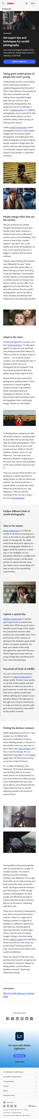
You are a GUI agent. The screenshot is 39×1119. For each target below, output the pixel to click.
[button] (26, 3)
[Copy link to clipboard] (31, 1018)
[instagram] (8, 1106)
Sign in (33, 3)
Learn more (19, 1061)
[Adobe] (10, 3)
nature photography (21, 677)
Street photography (11, 530)
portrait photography (18, 127)
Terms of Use (6, 1112)
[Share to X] (12, 1018)
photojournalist (17, 110)
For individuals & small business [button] (13, 1072)
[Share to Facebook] (7, 1018)
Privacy (25, 1110)
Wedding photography (12, 619)
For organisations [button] (8, 1081)
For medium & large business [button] (12, 1077)
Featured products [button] (9, 1095)
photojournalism (15, 345)
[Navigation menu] (3, 3)
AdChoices (27, 1115)
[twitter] (12, 1106)
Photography (6, 9)
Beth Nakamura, (19, 993)
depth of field (24, 748)
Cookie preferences (16, 1112)
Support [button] (5, 1086)
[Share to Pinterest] (22, 1018)
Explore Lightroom (19, 62)
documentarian (18, 498)
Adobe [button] (5, 1091)
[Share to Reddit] (26, 1018)
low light (18, 755)
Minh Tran (7, 993)
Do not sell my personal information (12, 1115)
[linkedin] (15, 1106)
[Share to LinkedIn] (17, 1018)
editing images (16, 939)
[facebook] (4, 1106)
